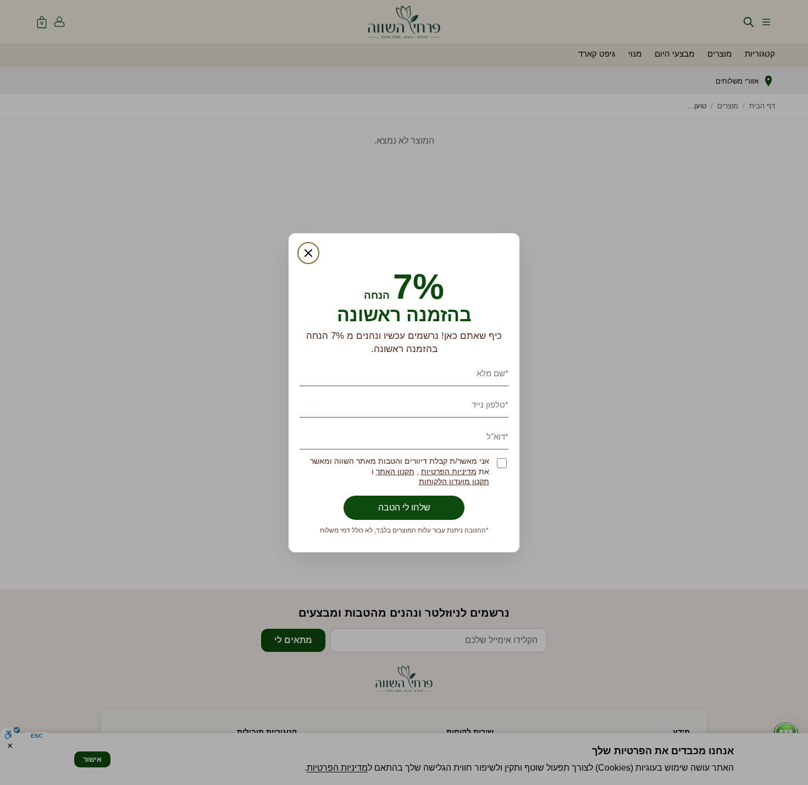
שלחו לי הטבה (404, 507)
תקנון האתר (395, 472)
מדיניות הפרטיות (449, 472)
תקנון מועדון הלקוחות (454, 481)
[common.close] (308, 253)
